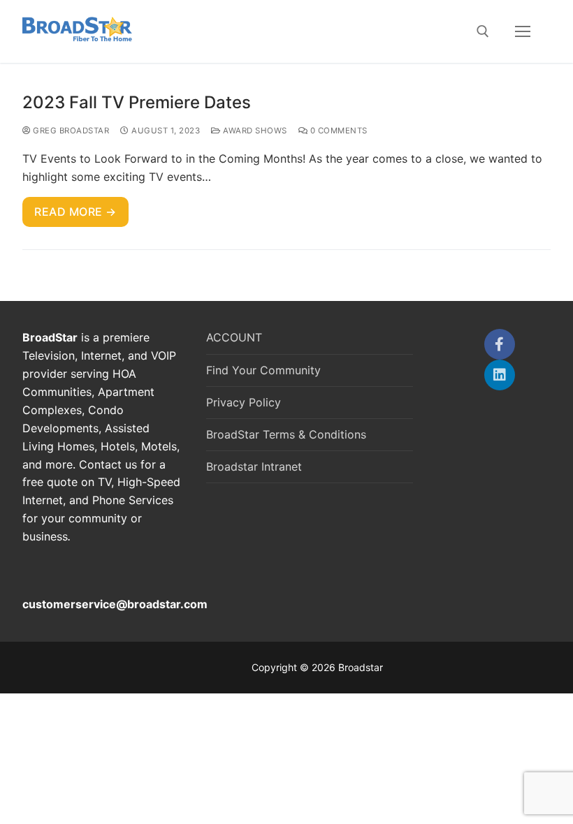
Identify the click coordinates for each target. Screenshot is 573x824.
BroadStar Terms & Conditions (286, 434)
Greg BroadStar (70, 130)
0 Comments (337, 130)
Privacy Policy (243, 402)
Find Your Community (263, 370)
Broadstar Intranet (254, 466)
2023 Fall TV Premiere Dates (136, 102)
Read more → (75, 212)
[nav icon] (522, 31)
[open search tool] (483, 31)
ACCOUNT (234, 337)
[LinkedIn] (499, 375)
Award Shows (254, 130)
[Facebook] (499, 344)
